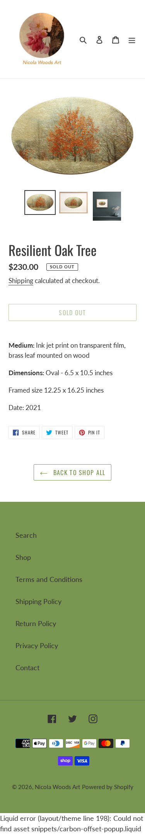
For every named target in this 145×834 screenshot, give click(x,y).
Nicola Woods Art (57, 786)
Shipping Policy (38, 601)
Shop (23, 557)
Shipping (21, 280)
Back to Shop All (78, 472)
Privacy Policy (36, 645)
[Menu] (132, 39)
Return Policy (35, 623)
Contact (27, 667)
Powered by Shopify (107, 786)
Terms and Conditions (48, 579)
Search (26, 535)
